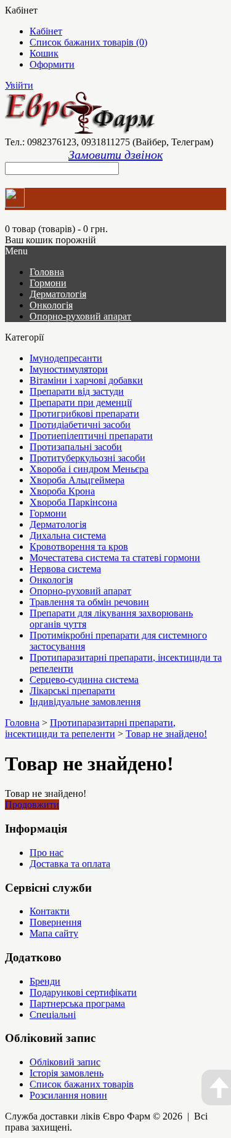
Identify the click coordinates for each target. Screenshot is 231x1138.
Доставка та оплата (70, 863)
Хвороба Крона (62, 491)
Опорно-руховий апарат (80, 316)
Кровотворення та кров (79, 546)
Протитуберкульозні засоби (87, 458)
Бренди (45, 981)
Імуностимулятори (69, 369)
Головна (22, 722)
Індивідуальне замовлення (85, 701)
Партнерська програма (77, 1003)
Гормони (48, 283)
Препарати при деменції (81, 402)
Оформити (52, 64)
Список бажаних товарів (82, 1084)
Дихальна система (68, 535)
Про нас (46, 852)
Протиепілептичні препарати (91, 435)
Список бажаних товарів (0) (88, 42)
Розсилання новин (68, 1095)
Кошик (44, 53)
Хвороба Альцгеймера (77, 480)
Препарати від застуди (77, 391)
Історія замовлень (66, 1073)
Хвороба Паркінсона (73, 502)
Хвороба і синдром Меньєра (89, 469)
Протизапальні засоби (76, 447)
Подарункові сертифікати (83, 992)
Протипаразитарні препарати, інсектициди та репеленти (90, 728)
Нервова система (65, 568)
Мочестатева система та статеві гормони (115, 557)
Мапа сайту (54, 933)
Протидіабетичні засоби (80, 424)
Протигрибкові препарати (84, 413)
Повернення (55, 922)
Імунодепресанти (66, 358)
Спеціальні (53, 1014)
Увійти (19, 85)
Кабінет (46, 31)
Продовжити (32, 804)
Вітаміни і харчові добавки (86, 380)
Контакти (50, 911)
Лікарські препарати (72, 690)
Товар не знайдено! (166, 733)
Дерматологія (58, 294)
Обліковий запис (65, 1062)
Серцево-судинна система (84, 679)
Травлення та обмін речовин (89, 602)
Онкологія (51, 305)
